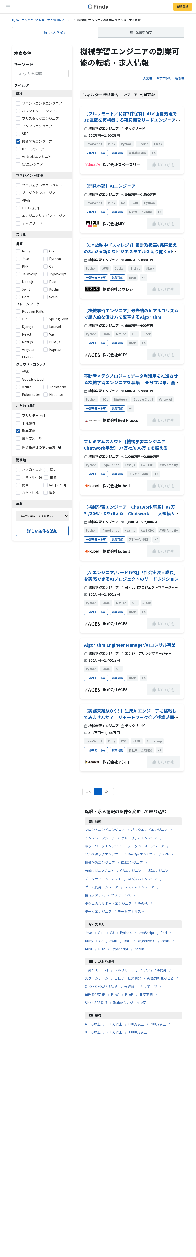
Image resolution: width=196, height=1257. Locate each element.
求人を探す (57, 32)
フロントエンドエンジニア (105, 829)
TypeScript (119, 948)
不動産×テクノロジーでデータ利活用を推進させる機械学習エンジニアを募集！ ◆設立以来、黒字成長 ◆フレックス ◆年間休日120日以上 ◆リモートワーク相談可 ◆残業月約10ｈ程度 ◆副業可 (132, 385)
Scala (165, 940)
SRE (166, 854)
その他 (143, 903)
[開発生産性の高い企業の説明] (59, 447)
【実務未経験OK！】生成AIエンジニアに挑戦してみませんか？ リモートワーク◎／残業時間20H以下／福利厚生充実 (130, 717)
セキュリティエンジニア (139, 837)
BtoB (129, 994)
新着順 (179, 78)
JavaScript (146, 932)
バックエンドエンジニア (149, 829)
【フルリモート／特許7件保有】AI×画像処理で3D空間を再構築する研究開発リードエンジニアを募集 (132, 119)
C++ (101, 932)
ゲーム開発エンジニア (101, 887)
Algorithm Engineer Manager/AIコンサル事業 (130, 645)
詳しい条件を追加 (42, 531)
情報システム (95, 895)
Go (101, 940)
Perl (163, 932)
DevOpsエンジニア (142, 854)
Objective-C (146, 940)
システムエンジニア (139, 887)
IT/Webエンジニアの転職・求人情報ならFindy (42, 20)
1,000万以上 (137, 1032)
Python (126, 932)
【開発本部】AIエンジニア (110, 186)
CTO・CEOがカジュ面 (101, 986)
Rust (88, 948)
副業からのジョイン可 (130, 1002)
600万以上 (136, 1023)
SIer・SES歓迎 (96, 1002)
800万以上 (93, 1032)
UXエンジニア (158, 870)
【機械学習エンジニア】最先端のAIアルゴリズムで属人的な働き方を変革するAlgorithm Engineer (131, 316)
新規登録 (182, 7)
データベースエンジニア (146, 846)
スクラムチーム (96, 978)
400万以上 (93, 1023)
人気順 (147, 78)
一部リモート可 (96, 970)
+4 (153, 153)
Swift (113, 940)
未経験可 (131, 986)
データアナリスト (131, 911)
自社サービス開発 (127, 978)
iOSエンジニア (132, 862)
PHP (101, 948)
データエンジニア (98, 911)
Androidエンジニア (99, 870)
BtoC (115, 994)
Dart (127, 940)
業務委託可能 (95, 994)
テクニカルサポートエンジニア (108, 903)
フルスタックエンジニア (103, 854)
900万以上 (114, 1032)
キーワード (23, 64)
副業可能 (150, 986)
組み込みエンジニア (142, 878)
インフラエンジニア (100, 837)
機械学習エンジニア (100, 862)
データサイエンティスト (103, 878)
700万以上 (158, 1023)
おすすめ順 (163, 78)
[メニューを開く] (8, 6)
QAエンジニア (131, 870)
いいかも (166, 164)
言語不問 (146, 994)
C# (112, 932)
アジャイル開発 (155, 970)
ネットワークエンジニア (103, 846)
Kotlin (139, 948)
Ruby (89, 940)
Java (88, 932)
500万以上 (114, 1023)
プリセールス (121, 895)
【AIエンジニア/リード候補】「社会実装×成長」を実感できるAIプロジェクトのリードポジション (131, 575)
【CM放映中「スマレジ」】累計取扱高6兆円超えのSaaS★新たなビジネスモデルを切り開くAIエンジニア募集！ (130, 251)
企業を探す (144, 32)
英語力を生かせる (160, 978)
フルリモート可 (126, 970)
